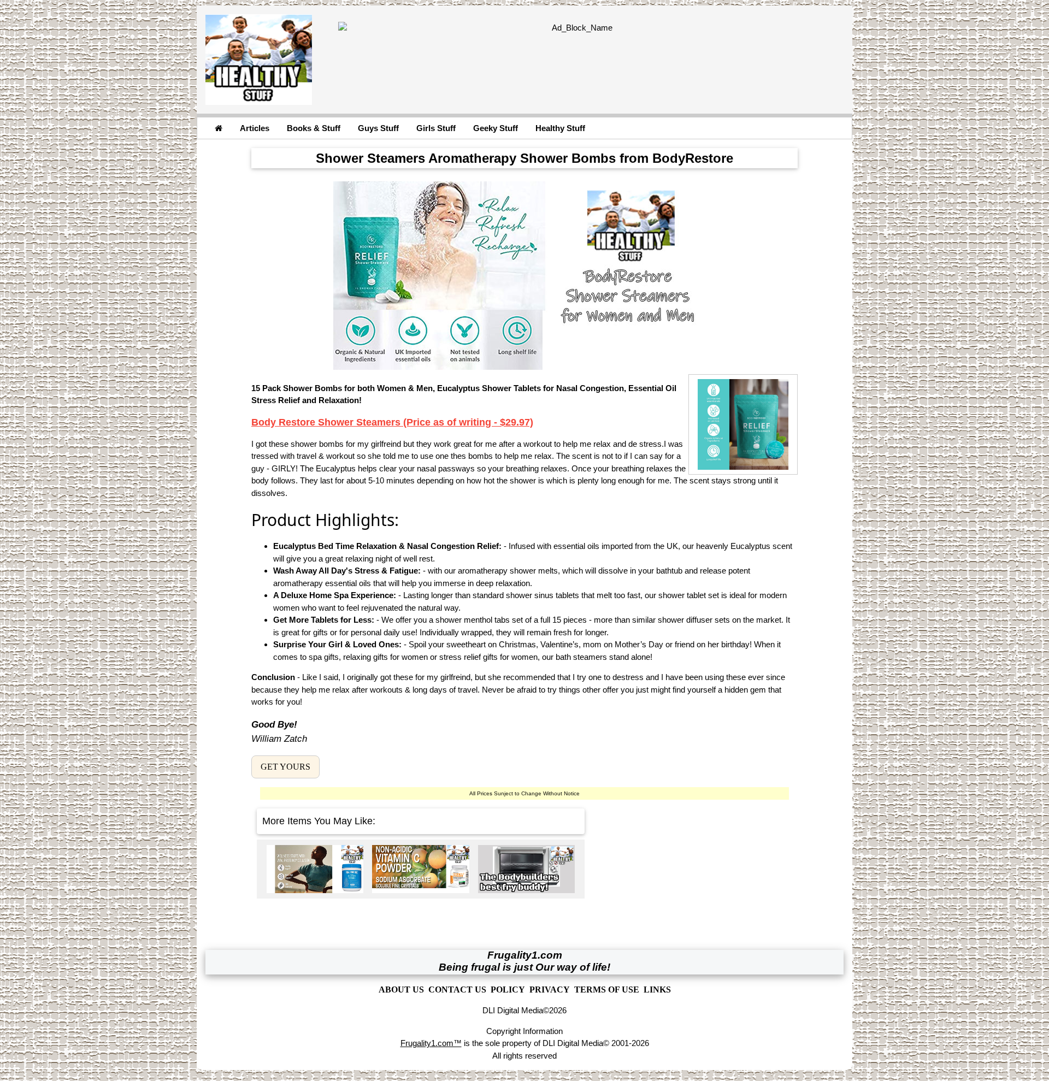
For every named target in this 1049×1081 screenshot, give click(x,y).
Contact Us (457, 989)
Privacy (549, 989)
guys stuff (378, 128)
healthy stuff (560, 128)
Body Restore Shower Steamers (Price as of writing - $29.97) (392, 422)
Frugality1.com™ (431, 1043)
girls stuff (436, 128)
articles (254, 128)
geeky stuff (495, 128)
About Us (401, 989)
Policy (508, 989)
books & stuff (313, 128)
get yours (285, 766)
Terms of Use (606, 989)
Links (657, 989)
